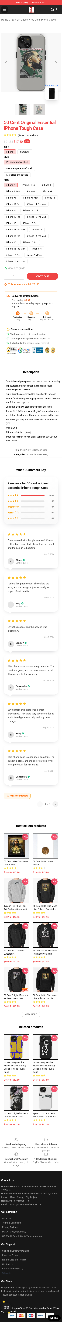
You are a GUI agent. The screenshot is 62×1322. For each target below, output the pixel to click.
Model (7, 180)
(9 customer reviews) (28, 135)
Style (6, 157)
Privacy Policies (9, 1227)
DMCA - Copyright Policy (14, 1231)
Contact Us (7, 1264)
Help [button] (56, 1318)
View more (31, 1014)
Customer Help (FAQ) (12, 1268)
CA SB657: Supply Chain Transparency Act (23, 1236)
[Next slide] (55, 62)
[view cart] (57, 9)
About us (6, 1218)
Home (4, 19)
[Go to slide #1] (22, 109)
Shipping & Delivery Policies (15, 1251)
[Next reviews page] (55, 804)
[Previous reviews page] (40, 804)
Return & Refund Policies (14, 1259)
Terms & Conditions (11, 1222)
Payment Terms (10, 1255)
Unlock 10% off (6, 1308)
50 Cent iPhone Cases (43, 19)
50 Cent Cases (20, 19)
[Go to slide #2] (39, 109)
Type (6, 146)
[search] (52, 9)
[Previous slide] (6, 62)
